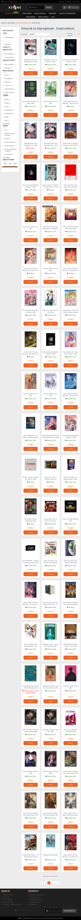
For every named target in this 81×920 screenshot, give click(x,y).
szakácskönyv (10, 110)
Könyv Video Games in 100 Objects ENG (31, 102)
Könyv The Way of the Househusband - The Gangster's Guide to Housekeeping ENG (30, 645)
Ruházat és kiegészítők (67, 13)
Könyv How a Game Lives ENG (30, 227)
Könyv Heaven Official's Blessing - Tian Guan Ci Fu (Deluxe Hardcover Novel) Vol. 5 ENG (30, 353)
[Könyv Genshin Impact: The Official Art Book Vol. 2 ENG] (51, 422)
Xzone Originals (40, 13)
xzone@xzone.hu (10, 1)
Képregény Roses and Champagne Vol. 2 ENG (30, 144)
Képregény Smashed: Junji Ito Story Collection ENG (50, 687)
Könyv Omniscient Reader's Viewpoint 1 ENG (51, 353)
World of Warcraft (11, 142)
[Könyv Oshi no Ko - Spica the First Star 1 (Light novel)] (71, 339)
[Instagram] (23, 910)
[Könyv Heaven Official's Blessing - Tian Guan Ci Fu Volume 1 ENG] (71, 842)
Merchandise (30, 17)
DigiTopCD (9, 68)
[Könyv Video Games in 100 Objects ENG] (31, 88)
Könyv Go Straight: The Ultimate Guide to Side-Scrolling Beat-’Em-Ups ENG (70, 478)
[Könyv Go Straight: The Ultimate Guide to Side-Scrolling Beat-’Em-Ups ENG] (71, 464)
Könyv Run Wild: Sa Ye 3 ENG (51, 269)
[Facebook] (19, 910)
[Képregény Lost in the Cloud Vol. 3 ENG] (51, 47)
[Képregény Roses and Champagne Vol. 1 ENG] (51, 130)
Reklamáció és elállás (36, 899)
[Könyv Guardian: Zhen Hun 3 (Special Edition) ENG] (31, 717)
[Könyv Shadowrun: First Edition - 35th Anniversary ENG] (31, 422)
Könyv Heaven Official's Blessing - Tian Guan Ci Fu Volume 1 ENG (70, 856)
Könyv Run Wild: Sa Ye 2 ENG (30, 394)
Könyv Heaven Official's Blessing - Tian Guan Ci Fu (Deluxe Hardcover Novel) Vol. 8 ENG (70, 103)
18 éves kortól (10, 57)
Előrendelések (10, 37)
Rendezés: (24, 34)
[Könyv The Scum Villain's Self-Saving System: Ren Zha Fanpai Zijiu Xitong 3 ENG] (31, 800)
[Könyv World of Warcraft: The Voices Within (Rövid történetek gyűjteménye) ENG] (71, 589)
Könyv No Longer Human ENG (70, 687)
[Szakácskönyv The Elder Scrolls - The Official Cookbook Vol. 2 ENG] (71, 631)
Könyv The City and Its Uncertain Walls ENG (70, 561)
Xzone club (76, 1)
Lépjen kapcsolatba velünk (37, 894)
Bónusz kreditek (7, 899)
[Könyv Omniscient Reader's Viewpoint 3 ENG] (71, 47)
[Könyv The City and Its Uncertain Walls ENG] (71, 548)
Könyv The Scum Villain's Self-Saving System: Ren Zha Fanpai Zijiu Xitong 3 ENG (30, 814)
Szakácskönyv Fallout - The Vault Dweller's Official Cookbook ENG (30, 856)
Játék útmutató (10, 92)
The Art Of (9, 85)
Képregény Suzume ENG (51, 855)
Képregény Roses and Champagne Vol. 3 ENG (30, 60)
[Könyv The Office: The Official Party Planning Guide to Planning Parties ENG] (51, 548)
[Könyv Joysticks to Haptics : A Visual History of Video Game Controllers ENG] (51, 172)
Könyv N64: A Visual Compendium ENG (31, 520)
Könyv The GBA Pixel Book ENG (70, 520)
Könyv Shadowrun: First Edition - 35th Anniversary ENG (30, 437)
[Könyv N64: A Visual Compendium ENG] (31, 506)
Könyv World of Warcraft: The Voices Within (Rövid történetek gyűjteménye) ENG (70, 604)
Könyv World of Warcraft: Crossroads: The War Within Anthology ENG (70, 144)
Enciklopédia (9, 113)
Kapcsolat (61, 1)
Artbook (8, 82)
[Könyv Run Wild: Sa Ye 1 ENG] (51, 381)
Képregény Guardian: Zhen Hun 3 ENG (50, 730)
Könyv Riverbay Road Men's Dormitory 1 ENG (71, 436)
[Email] (15, 910)
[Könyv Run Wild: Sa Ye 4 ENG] (51, 88)
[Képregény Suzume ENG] (51, 842)
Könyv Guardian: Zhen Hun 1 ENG (30, 772)
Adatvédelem (34, 904)
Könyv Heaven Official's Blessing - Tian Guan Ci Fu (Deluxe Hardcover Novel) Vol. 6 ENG (70, 270)
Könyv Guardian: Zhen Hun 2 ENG (50, 772)
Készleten (8, 44)
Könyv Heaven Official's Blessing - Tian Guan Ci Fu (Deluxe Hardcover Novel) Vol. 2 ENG (30, 604)
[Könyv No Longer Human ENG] (71, 673)
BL (7, 130)
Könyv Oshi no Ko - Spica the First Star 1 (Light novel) (70, 353)
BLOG (53, 17)
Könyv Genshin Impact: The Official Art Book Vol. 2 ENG (50, 436)
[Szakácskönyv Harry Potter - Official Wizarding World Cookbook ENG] (31, 673)
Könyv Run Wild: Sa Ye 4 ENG (51, 102)
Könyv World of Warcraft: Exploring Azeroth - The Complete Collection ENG (50, 604)
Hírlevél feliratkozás (69, 911)
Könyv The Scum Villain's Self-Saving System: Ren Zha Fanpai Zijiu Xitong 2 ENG (70, 772)
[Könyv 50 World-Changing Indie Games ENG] (71, 214)
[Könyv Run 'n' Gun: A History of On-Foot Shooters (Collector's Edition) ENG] (51, 464)
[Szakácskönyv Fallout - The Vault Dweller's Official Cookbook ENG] (31, 842)
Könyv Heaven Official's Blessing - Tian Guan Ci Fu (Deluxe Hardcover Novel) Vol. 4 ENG (70, 395)
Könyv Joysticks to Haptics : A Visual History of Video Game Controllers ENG (50, 186)
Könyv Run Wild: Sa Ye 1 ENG (51, 394)
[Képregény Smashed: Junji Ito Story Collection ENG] (51, 673)
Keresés (49, 7)
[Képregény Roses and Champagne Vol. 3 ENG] (31, 47)
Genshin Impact (10, 145)
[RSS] (26, 910)
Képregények (10, 78)
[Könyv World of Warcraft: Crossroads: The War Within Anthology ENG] (71, 130)
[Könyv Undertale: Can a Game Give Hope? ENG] (71, 172)
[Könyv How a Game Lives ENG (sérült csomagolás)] (51, 214)
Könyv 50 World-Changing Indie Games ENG (70, 227)
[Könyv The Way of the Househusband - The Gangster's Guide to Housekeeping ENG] (31, 631)
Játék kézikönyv (10, 89)
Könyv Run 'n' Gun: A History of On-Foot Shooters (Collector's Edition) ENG (50, 478)
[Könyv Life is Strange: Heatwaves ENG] (71, 717)
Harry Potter (9, 154)
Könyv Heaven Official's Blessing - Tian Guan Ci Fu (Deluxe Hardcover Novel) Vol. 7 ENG (30, 270)
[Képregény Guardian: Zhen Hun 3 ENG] (51, 717)
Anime (7, 117)
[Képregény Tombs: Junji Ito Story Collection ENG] (51, 631)
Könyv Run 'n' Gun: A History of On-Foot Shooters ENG (51, 520)
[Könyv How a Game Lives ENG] (31, 214)
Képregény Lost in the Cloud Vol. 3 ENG (50, 60)
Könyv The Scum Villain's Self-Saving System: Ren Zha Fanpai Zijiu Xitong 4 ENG (50, 814)
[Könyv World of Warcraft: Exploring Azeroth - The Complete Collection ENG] (51, 589)
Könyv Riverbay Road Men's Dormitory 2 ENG (31, 311)
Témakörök (52, 13)
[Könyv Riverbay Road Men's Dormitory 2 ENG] (31, 297)
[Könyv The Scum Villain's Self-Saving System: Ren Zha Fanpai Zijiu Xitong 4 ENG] (51, 800)
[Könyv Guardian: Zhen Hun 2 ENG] (51, 758)
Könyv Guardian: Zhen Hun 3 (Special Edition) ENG (30, 730)
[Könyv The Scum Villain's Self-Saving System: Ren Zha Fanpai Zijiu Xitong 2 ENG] (71, 758)
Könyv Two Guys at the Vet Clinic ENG (51, 311)
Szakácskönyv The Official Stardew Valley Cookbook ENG (70, 311)
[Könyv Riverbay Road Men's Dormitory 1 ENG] (71, 422)
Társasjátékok (43, 17)
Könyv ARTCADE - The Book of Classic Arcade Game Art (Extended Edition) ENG (30, 562)
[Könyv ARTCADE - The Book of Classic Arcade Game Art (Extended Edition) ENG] (31, 548)
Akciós (8, 41)
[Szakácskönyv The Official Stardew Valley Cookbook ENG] (71, 297)
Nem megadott (10, 54)
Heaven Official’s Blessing (10, 134)
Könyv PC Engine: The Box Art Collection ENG (30, 478)
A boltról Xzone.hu (35, 897)
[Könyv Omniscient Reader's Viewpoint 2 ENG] (31, 172)
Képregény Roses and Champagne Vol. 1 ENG (50, 144)
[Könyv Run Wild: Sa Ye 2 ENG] (31, 381)
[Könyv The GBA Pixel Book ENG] (71, 506)
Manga (8, 99)
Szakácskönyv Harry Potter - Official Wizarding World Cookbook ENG (31, 687)
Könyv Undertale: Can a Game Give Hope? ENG (70, 186)
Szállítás (68, 1)
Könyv (8, 75)
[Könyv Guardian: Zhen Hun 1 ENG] (31, 758)
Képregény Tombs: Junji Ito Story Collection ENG (51, 645)
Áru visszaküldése (8, 902)
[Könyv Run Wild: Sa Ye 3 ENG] (51, 255)
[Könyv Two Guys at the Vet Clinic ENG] (51, 297)
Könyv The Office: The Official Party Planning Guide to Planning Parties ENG (50, 562)
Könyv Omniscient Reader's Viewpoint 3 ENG (71, 60)
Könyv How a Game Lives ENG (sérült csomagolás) (50, 227)
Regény (8, 103)
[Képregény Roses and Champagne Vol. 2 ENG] (31, 130)
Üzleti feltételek (34, 902)
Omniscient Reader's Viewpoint (11, 150)
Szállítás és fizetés (8, 894)
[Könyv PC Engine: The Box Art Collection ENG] (31, 464)
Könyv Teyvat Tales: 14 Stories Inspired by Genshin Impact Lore (70, 814)
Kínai (7, 120)
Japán (8, 106)
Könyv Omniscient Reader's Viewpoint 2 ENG (31, 186)
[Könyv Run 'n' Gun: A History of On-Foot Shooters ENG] (51, 506)
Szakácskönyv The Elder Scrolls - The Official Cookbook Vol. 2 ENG (70, 645)
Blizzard (8, 138)
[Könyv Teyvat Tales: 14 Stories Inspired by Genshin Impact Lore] (71, 800)
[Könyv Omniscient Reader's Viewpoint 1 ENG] (51, 339)
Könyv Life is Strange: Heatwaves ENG (70, 730)
